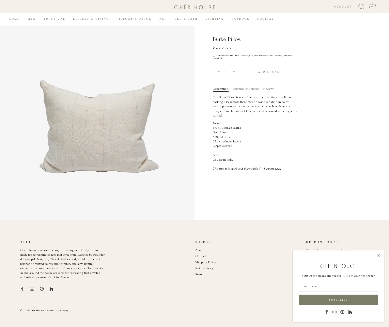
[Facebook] (327, 311)
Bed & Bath (186, 18)
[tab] (223, 89)
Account (343, 7)
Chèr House (36, 311)
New (32, 18)
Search (199, 274)
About (199, 250)
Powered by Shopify (56, 311)
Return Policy (204, 268)
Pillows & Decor (134, 18)
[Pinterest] (342, 311)
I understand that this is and (253, 57)
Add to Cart (269, 71)
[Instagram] (334, 311)
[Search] (361, 6)
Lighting (214, 18)
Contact (200, 256)
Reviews (268, 89)
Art (163, 18)
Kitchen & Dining (91, 18)
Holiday (265, 18)
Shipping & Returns (246, 89)
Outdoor (240, 18)
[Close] (378, 255)
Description (221, 89)
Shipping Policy (205, 262)
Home (14, 18)
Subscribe (338, 299)
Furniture (54, 18)
